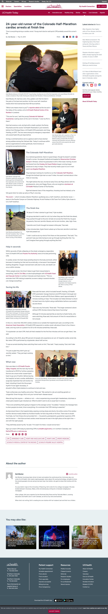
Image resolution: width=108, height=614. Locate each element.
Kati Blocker (11, 37)
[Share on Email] (76, 37)
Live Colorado (93, 12)
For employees (65, 579)
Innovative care (57, 12)
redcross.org (22, 431)
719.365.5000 (13, 581)
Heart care (51, 438)
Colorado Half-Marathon (64, 173)
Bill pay (24, 1)
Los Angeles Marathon (37, 169)
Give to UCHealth (88, 576)
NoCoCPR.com (11, 431)
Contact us (86, 587)
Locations (27, 6)
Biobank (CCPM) (88, 584)
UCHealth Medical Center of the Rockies (21, 442)
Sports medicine (63, 438)
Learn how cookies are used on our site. (95, 608)
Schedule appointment (46, 571)
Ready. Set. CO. (47, 1)
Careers (16, 1)
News (84, 12)
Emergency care (18, 438)
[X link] (87, 85)
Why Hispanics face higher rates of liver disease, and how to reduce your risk (92, 31)
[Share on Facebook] (64, 37)
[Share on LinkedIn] (73, 37)
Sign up (87, 96)
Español (104, 1)
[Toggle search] (2, 1)
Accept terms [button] (54, 611)
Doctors (8, 6)
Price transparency (44, 587)
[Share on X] (67, 37)
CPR (8, 438)
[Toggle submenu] (2, 6)
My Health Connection (87, 6)
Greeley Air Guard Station (48, 164)
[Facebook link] (84, 85)
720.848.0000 (13, 571)
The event (9, 197)
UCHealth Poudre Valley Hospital (51, 442)
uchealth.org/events (45, 429)
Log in (103, 6)
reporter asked (34, 108)
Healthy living (69, 12)
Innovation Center (88, 579)
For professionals (66, 581)
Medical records (66, 569)
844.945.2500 (13, 588)
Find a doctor (43, 574)
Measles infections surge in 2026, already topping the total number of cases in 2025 (92, 55)
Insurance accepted (45, 581)
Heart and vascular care (35, 438)
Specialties (18, 6)
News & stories (65, 584)
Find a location (43, 576)
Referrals (8, 1)
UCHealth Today (10, 12)
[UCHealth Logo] (12, 564)
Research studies (34, 1)
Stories (78, 12)
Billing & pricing (43, 584)
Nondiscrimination (88, 581)
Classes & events (66, 571)
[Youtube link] (91, 85)
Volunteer (86, 574)
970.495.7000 (13, 576)
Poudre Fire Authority (30, 253)
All (49, 12)
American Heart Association (15, 325)
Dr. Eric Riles (21, 273)
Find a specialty (43, 579)
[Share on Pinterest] (70, 37)
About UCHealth (88, 569)
